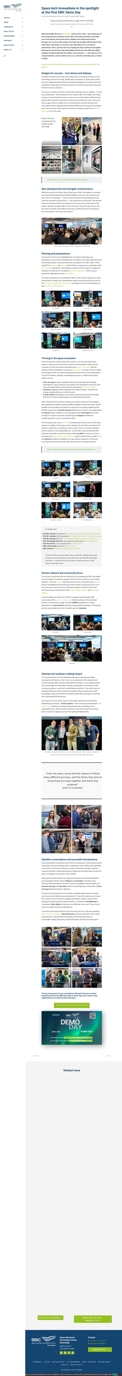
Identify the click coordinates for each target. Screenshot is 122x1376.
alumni (63, 265)
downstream (77, 370)
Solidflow (65, 549)
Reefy (95, 541)
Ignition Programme (76, 271)
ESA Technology (88, 387)
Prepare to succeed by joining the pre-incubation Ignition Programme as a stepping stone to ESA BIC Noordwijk (70, 1209)
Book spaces (9, 45)
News (6, 22)
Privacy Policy (76, 1365)
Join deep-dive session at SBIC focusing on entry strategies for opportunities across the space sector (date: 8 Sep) (71, 1130)
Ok (115, 1374)
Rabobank (58, 549)
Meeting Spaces (104, 1362)
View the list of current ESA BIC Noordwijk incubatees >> (68, 180)
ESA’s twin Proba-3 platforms (64, 436)
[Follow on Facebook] (68, 1352)
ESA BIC (7, 18)
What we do (9, 32)
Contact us (99, 1350)
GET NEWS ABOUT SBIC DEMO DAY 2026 (71, 1005)
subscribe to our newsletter (91, 1319)
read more (38, 1148)
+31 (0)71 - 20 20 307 (98, 1341)
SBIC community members (51, 914)
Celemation (97, 536)
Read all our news (49, 1318)
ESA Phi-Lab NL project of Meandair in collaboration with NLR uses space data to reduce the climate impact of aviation (69, 1288)
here (85, 53)
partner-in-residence (63, 600)
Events (72, 16)
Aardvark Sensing (85, 536)
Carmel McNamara (51, 16)
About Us (64, 1365)
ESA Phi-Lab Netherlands (53, 286)
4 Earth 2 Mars (70, 546)
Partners (8, 41)
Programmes (9, 36)
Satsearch (85, 539)
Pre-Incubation (58, 1362)
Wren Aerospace (72, 534)
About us (7, 50)
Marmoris (87, 541)
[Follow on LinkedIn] (61, 1352)
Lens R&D (66, 539)
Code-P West (75, 590)
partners (97, 582)
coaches (59, 582)
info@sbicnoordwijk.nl (98, 1344)
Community (8, 27)
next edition (69, 274)
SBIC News (80, 16)
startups (54, 265)
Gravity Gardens (94, 534)
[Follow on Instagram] (65, 1352)
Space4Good (74, 549)
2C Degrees (74, 536)
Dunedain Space (77, 544)
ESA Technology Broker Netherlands (58, 283)
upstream (65, 423)
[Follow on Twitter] (72, 1352)
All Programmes (73, 1362)
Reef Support (76, 539)
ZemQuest (83, 534)
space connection (83, 367)
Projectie (78, 1370)
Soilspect (93, 539)
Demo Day (66, 34)
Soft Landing (46, 268)
